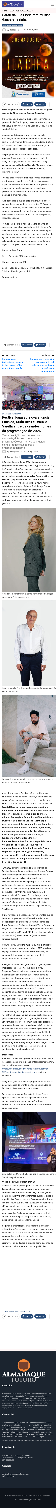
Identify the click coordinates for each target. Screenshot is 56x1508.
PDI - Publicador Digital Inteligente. (28, 1500)
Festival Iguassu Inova (11, 1311)
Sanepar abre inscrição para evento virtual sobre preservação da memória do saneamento (42, 365)
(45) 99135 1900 (8, 1476)
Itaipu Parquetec (26, 1311)
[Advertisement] (28, 309)
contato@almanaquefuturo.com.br (15, 1474)
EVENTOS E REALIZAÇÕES (12, 25)
